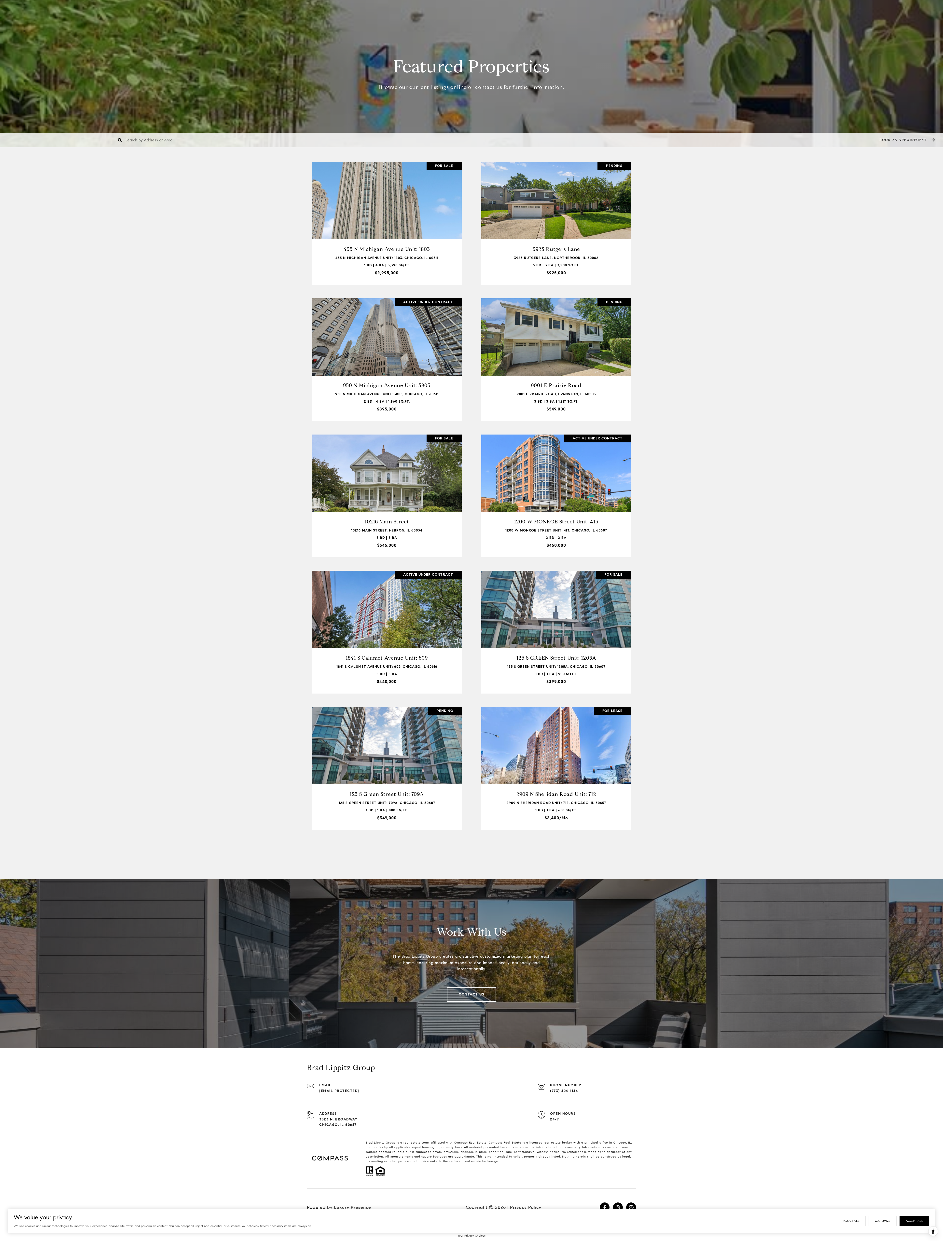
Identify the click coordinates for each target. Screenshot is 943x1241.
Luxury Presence (352, 1207)
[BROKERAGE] (631, 1207)
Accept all (914, 1221)
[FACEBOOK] (605, 1207)
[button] (906, 140)
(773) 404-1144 (564, 1091)
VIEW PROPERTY (386, 221)
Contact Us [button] (471, 994)
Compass (495, 1142)
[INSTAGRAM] (618, 1207)
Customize (882, 1221)
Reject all (851, 1221)
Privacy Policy (525, 1207)
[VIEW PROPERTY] (386, 217)
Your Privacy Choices (471, 1235)
